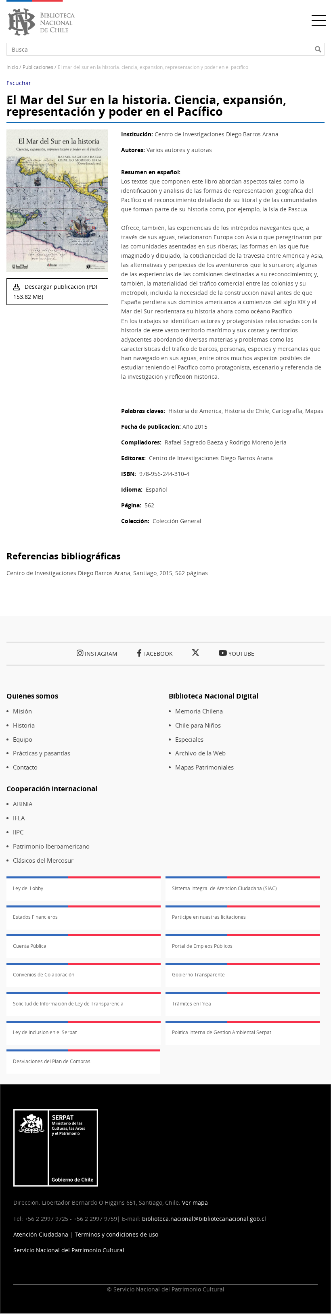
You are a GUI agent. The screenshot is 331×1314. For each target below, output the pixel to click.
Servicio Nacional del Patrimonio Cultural (68, 1250)
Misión (22, 711)
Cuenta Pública (29, 946)
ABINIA (23, 804)
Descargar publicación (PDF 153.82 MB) (55, 291)
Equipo (22, 739)
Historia (24, 725)
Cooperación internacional (51, 788)
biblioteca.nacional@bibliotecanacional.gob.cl (204, 1218)
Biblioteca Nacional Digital (213, 696)
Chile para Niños (198, 725)
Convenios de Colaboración (43, 975)
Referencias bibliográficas (63, 556)
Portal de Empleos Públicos (202, 946)
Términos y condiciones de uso (116, 1234)
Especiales (189, 739)
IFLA (19, 818)
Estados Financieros (35, 917)
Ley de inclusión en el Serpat (45, 1032)
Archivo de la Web (200, 753)
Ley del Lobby (28, 888)
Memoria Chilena (199, 711)
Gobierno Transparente (198, 975)
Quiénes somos (32, 696)
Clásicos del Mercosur (43, 860)
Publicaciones (38, 67)
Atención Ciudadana (40, 1234)
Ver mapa (195, 1202)
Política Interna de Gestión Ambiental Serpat (221, 1032)
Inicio (12, 67)
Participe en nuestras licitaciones (209, 917)
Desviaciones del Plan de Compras (51, 1061)
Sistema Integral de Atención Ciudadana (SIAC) (224, 888)
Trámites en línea (191, 1004)
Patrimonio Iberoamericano (51, 846)
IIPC (18, 832)
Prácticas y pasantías (41, 753)
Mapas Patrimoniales (204, 767)
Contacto (25, 767)
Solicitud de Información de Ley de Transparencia (68, 1004)
